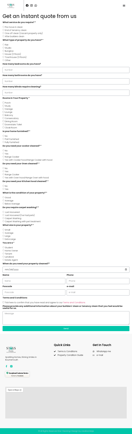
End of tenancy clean (16, 30)
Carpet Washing (13, 218)
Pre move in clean (14, 27)
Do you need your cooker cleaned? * (22, 146)
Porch (8, 102)
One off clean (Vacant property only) (24, 33)
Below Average (12, 203)
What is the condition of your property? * (25, 193)
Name (6, 275)
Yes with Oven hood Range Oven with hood (27, 177)
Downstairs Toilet (13, 124)
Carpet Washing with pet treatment (23, 221)
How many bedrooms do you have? (22, 64)
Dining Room (11, 121)
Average (9, 200)
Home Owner (11, 250)
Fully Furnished (12, 142)
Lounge (8, 112)
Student (9, 247)
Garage (9, 109)
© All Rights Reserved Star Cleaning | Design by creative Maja (66, 431)
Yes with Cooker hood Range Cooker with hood (28, 159)
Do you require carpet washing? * (21, 207)
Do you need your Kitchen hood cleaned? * (26, 181)
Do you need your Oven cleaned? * (21, 164)
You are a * (8, 243)
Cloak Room (11, 127)
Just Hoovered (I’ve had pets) (20, 215)
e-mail (70, 286)
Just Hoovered (12, 212)
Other (8, 60)
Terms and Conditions (15, 298)
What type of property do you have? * (23, 40)
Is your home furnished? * (16, 131)
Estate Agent (11, 259)
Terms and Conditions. (74, 302)
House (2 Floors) (13, 54)
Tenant (8, 253)
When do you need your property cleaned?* (26, 264)
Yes (6, 153)
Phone (70, 275)
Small (7, 229)
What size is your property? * (18, 225)
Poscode (7, 286)
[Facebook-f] (6, 366)
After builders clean (14, 36)
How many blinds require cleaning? (22, 87)
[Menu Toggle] (124, 5)
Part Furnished (12, 139)
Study (8, 105)
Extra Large (10, 239)
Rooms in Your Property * (16, 98)
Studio (8, 47)
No (6, 136)
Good (8, 197)
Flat (6, 44)
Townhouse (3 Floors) (15, 57)
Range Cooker (12, 156)
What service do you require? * (19, 22)
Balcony (9, 115)
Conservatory (12, 118)
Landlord (9, 256)
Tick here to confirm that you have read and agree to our (45, 302)
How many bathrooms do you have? (22, 75)
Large (7, 236)
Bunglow (9, 51)
